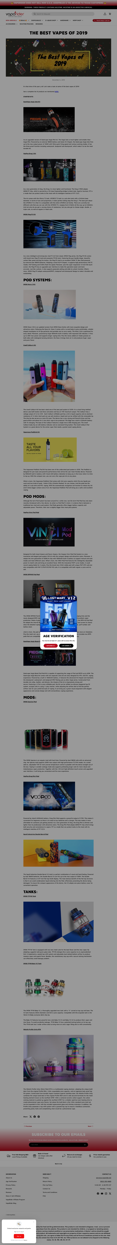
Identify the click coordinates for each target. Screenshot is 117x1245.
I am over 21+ (50, 645)
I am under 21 (66, 645)
